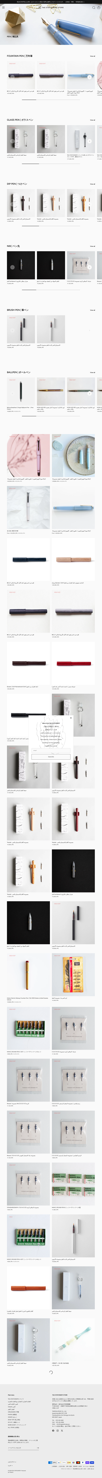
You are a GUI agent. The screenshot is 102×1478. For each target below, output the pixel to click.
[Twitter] (62, 1430)
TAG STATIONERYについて (16, 1399)
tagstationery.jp (65, 1424)
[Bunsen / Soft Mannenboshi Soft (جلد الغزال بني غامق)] (28, 663)
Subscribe (51, 756)
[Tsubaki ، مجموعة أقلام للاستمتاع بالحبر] (51, 203)
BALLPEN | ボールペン (19, 372)
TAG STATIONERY (16, 1470)
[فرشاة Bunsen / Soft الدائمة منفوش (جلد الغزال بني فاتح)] (73, 559)
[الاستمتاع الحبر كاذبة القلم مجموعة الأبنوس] (21, 203)
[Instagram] (58, 1430)
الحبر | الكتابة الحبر (13, 1404)
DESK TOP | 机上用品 (14, 1419)
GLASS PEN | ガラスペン (20, 119)
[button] (12, 77)
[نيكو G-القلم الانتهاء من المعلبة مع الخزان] (51, 265)
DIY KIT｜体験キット (14, 1422)
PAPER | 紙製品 (12, 1414)
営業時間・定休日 (77, 1466)
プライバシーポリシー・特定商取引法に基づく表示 (73, 1469)
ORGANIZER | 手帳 (13, 1412)
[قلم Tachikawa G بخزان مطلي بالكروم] (21, 265)
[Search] (94, 8)
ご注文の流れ (61, 1466)
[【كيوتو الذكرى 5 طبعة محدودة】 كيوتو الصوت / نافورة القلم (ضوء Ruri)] (81, 75)
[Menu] (3, 7)
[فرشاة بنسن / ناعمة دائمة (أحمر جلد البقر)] (73, 663)
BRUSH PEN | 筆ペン (18, 310)
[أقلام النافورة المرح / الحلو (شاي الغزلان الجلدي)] (28, 1287)
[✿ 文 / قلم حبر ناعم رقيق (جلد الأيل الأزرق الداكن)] (28, 559)
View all (92, 56)
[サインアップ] (38, 1448)
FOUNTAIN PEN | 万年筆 (19, 56)
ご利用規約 (54, 1466)
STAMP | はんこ (12, 1417)
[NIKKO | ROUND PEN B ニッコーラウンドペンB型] (73, 1184)
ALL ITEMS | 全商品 (13, 1427)
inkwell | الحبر (11, 1407)
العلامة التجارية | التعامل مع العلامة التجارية (19, 1401)
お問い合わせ (90, 1469)
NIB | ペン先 (13, 246)
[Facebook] (53, 1430)
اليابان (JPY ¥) (11, 1462)
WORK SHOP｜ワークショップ (17, 1425)
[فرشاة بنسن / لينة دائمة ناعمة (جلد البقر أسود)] (28, 715)
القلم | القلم (11, 1409)
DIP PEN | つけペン (17, 183)
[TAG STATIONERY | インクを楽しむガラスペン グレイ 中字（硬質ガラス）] (81, 139)
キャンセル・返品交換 (88, 1466)
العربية (9, 1465)
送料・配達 (69, 1466)
